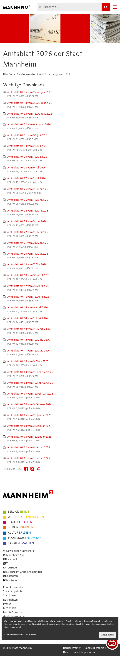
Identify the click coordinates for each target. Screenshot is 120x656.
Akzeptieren (107, 634)
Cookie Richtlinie (94, 648)
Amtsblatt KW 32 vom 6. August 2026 (29, 124)
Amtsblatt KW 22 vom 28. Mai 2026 (27, 232)
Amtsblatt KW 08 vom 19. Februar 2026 (30, 383)
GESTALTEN (20, 522)
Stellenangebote (12, 591)
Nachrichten (10, 599)
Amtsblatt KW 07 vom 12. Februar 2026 (30, 393)
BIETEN (18, 511)
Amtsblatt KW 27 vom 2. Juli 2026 (26, 178)
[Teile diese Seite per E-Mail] (38, 469)
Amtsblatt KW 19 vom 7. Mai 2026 (27, 264)
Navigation (115, 7)
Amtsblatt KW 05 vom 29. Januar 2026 (29, 415)
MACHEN (21, 543)
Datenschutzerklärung (13, 634)
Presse (7, 604)
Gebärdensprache (14, 616)
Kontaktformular (13, 587)
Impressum (88, 652)
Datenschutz (70, 652)
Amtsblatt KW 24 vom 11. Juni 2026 (27, 210)
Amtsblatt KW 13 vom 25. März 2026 (28, 329)
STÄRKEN (20, 527)
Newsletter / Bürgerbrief (20, 551)
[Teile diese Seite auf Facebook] (26, 469)
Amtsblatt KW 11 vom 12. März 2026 (28, 350)
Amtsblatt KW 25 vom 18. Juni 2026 (27, 199)
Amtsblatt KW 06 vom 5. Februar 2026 (29, 404)
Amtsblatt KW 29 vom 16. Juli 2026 (27, 156)
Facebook (12, 559)
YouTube (11, 567)
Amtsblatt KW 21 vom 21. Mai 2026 (27, 243)
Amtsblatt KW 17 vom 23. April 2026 (28, 286)
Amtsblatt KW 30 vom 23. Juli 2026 (27, 146)
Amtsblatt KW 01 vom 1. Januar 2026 (28, 458)
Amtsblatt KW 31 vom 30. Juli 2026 (27, 135)
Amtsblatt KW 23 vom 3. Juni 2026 (27, 221)
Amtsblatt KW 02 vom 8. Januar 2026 (28, 447)
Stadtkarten (10, 595)
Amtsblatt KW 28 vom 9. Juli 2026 (26, 167)
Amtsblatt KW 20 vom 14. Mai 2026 (27, 253)
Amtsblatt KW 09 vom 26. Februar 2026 (30, 372)
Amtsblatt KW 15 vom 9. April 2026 (27, 307)
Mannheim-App (15, 555)
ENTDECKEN (25, 538)
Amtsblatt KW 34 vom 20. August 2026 (29, 103)
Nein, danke (31, 634)
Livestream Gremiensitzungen (24, 571)
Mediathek (9, 608)
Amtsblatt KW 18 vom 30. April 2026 (28, 275)
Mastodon (12, 580)
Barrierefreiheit (72, 648)
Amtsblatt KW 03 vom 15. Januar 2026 (29, 436)
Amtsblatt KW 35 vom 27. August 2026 (29, 92)
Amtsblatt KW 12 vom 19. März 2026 (28, 339)
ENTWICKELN (26, 517)
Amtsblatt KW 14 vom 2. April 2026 (27, 318)
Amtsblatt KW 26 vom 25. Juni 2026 (27, 189)
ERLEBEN (19, 532)
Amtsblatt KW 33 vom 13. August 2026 (29, 113)
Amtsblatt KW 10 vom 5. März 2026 (27, 361)
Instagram (12, 576)
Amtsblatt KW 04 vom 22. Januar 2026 (29, 426)
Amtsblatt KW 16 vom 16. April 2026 (28, 296)
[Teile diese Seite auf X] (32, 469)
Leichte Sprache (12, 612)
